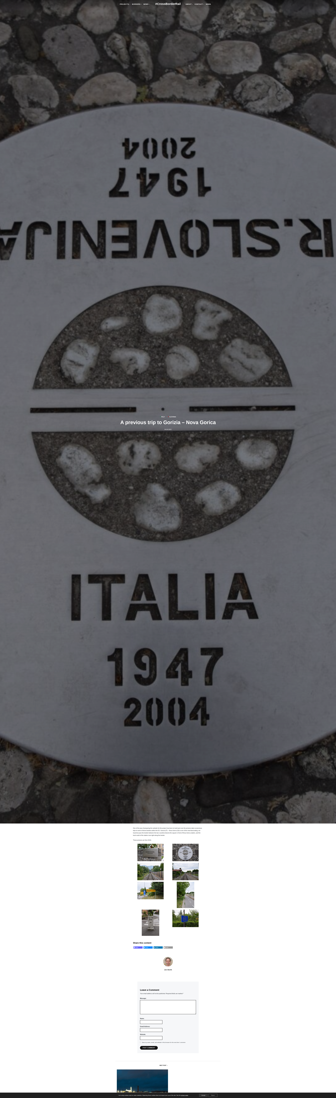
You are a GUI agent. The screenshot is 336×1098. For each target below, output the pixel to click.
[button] (138, 947)
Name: (142, 1018)
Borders (136, 4)
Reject (213, 1095)
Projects (124, 4)
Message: (143, 998)
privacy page (184, 1095)
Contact (199, 4)
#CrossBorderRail (168, 3)
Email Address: (145, 1026)
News (145, 4)
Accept (203, 1095)
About (189, 4)
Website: (143, 1034)
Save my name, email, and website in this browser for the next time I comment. (164, 1042)
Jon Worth (168, 970)
